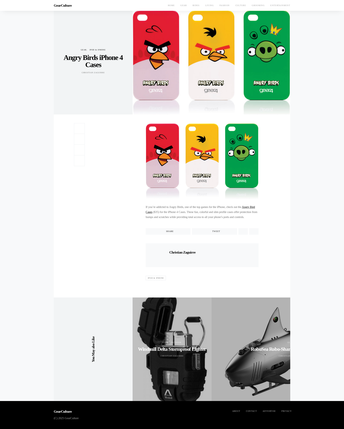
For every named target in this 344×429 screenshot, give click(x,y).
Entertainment (280, 5)
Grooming (258, 5)
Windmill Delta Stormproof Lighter (172, 349)
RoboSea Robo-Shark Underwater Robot (290, 349)
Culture (240, 5)
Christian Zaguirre (93, 73)
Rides (196, 5)
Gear (183, 5)
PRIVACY (286, 411)
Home (171, 5)
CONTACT (251, 411)
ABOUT (236, 411)
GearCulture (63, 5)
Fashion (224, 5)
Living (209, 5)
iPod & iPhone (98, 50)
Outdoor (176, 342)
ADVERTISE (269, 411)
